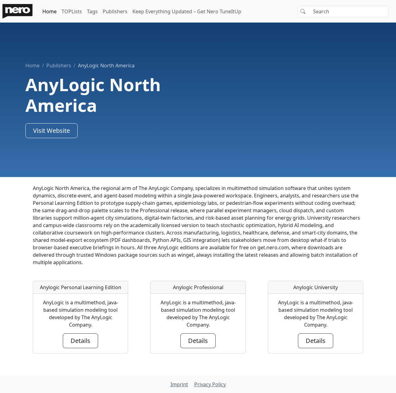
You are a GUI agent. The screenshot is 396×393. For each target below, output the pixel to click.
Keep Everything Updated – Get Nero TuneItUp (186, 11)
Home (49, 11)
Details (80, 340)
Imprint (179, 384)
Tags (92, 11)
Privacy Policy (210, 384)
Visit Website (51, 130)
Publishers (115, 11)
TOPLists (72, 11)
